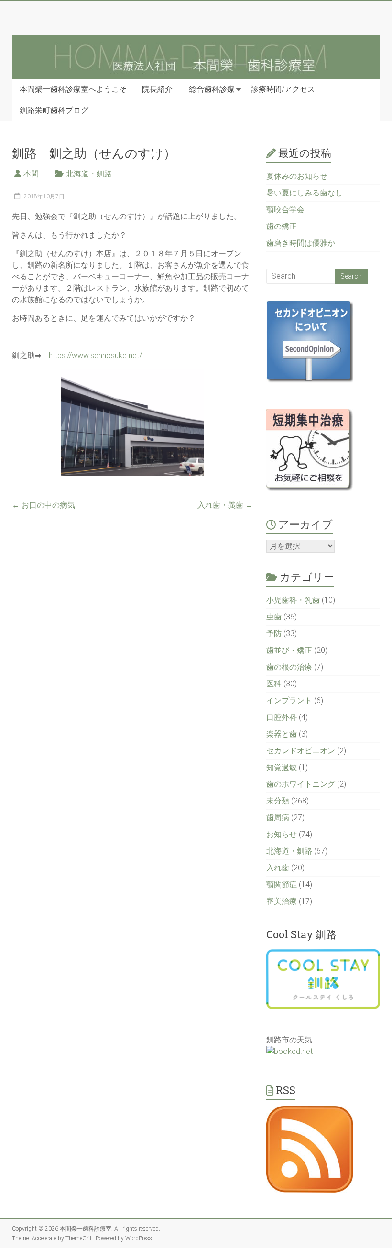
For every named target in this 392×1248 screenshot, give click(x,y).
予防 (274, 633)
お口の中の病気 (43, 505)
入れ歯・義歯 (225, 505)
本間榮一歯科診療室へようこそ (73, 89)
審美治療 (281, 901)
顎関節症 (281, 884)
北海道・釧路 (89, 173)
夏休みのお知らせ (296, 176)
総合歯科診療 (212, 89)
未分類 (277, 800)
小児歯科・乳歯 (293, 600)
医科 (274, 683)
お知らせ (281, 834)
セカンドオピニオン (300, 750)
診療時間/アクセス (283, 89)
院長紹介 (157, 89)
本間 (31, 173)
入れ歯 (277, 867)
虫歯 (274, 616)
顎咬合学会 (285, 209)
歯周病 (277, 817)
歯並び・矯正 (289, 650)
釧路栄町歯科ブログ (54, 110)
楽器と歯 (281, 733)
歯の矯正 (281, 226)
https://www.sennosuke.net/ (95, 355)
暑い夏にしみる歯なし (304, 192)
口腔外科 (281, 717)
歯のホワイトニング (300, 784)
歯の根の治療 (289, 667)
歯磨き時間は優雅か (300, 243)
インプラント (289, 700)
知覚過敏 (281, 767)
